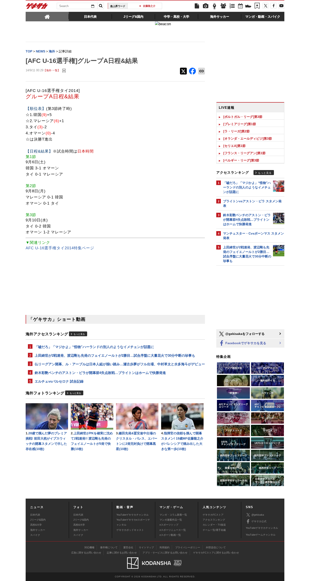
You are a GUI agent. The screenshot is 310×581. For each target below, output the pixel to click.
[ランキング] (232, 6)
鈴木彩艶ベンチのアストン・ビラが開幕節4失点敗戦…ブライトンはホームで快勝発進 (100, 373)
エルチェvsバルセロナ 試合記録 (59, 381)
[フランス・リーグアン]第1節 (244, 153)
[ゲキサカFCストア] (248, 6)
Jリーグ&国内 (38, 519)
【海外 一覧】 (51, 70)
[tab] (47, 16)
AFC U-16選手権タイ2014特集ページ (60, 248)
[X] (265, 6)
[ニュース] (196, 6)
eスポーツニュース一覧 (173, 530)
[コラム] (214, 6)
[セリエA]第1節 (234, 146)
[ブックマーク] (257, 6)
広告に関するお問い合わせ (86, 552)
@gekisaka (257, 514)
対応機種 (89, 547)
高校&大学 (36, 524)
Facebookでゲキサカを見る (245, 343)
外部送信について (216, 547)
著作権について (109, 547)
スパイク (35, 535)
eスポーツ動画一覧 (170, 535)
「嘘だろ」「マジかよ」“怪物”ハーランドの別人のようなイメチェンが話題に (94, 347)
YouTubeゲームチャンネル (261, 534)
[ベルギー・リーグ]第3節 (241, 160)
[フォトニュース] (205, 6)
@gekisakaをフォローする (244, 334)
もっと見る (79, 334)
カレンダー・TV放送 (214, 524)
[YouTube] (281, 6)
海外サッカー (37, 530)
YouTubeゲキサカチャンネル (132, 514)
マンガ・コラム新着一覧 (173, 514)
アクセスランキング (214, 519)
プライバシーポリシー (187, 547)
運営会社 (128, 547)
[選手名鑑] (223, 6)
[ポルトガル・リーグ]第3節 (242, 117)
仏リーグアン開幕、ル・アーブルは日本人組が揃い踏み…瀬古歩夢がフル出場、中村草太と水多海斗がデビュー (120, 364)
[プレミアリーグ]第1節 (239, 124)
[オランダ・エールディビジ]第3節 (247, 138)
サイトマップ (146, 547)
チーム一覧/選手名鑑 (214, 530)
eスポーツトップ (169, 524)
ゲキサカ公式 (258, 521)
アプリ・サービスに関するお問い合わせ (165, 552)
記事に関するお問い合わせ (122, 552)
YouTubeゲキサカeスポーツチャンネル (133, 522)
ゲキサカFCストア (213, 514)
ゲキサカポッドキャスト (130, 530)
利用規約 (165, 547)
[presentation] (47, 16)
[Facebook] (273, 6)
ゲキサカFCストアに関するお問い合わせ (216, 552)
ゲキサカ (37, 7)
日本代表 (35, 514)
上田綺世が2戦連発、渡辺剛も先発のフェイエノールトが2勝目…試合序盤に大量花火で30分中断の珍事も (115, 355)
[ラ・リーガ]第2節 (236, 131)
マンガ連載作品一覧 (171, 519)
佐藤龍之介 (146, 6)
